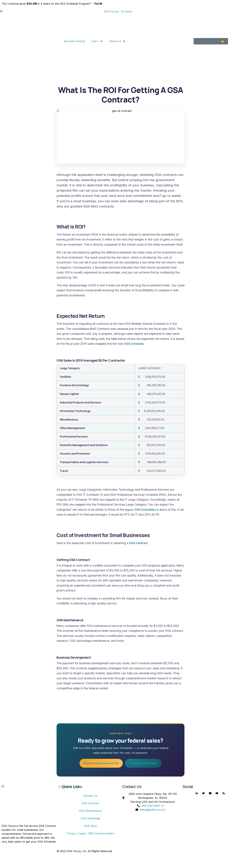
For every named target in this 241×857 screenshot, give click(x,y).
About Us (115, 41)
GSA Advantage (90, 818)
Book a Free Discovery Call (101, 763)
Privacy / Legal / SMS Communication (90, 833)
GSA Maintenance (90, 810)
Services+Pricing (74, 41)
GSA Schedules (145, 509)
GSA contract (138, 543)
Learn (94, 41)
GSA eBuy (90, 825)
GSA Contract (90, 803)
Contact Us (90, 795)
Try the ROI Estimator (143, 763)
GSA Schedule (134, 343)
